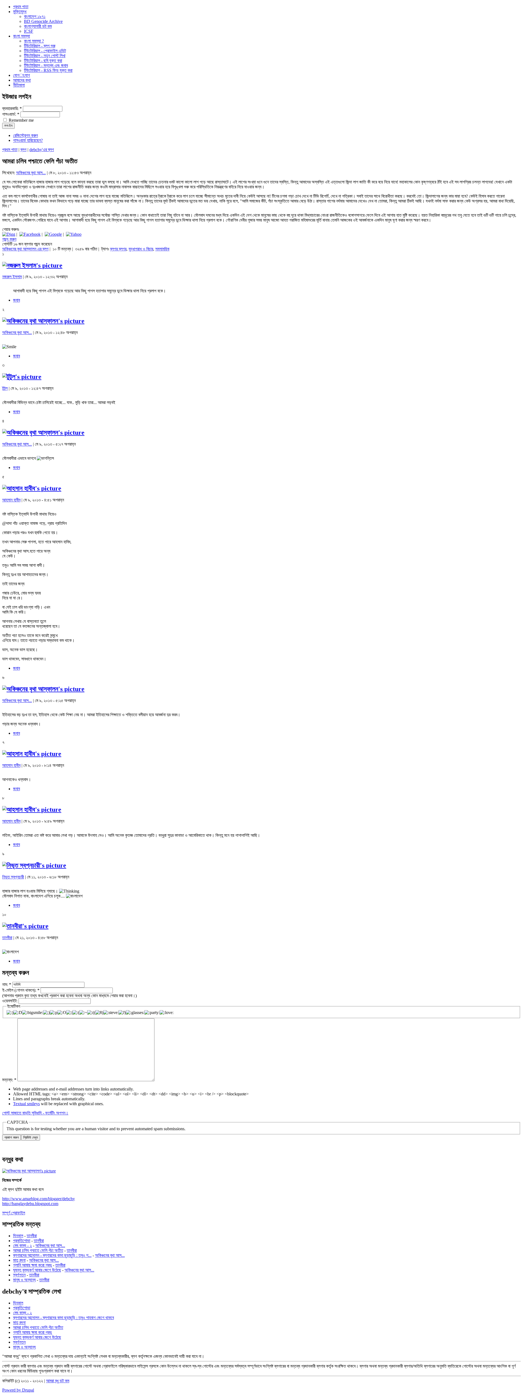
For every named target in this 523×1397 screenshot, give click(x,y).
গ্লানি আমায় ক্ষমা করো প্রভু (32, 1265)
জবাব (16, 300)
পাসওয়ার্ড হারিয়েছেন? (28, 140)
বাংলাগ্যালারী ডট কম (38, 26)
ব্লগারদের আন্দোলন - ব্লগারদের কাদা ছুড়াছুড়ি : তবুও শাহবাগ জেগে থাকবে (63, 1317)
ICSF (28, 31)
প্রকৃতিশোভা (21, 1240)
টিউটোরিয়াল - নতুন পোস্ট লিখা (44, 55)
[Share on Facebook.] (30, 234)
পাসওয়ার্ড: (10, 114)
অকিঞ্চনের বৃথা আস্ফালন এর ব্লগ (25, 249)
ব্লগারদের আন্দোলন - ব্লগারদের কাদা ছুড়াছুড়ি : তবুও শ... (52, 1255)
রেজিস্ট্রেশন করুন (25, 135)
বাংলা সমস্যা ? (34, 41)
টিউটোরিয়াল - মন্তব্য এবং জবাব (46, 65)
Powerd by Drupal (18, 1390)
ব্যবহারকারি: (12, 108)
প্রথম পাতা (9, 149)
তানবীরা (7, 937)
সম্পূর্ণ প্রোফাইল (13, 1213)
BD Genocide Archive (43, 21)
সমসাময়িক (162, 249)
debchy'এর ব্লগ (41, 149)
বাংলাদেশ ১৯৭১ (34, 16)
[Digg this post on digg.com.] (8, 234)
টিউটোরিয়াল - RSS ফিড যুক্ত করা (48, 70)
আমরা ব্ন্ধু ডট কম (57, 1380)
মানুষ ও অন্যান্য (24, 1279)
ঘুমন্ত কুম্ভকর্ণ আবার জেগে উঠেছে (37, 1270)
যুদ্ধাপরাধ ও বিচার (141, 249)
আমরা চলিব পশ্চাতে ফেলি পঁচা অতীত (38, 1250)
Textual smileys (26, 1103)
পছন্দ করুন (9, 239)
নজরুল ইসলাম (12, 276)
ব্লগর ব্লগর (118, 249)
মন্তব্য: (9, 1079)
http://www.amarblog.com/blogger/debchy (38, 1198)
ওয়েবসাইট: (10, 1000)
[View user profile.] (32, 265)
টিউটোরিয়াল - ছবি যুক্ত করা (43, 60)
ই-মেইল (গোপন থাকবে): (20, 990)
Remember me (21, 120)
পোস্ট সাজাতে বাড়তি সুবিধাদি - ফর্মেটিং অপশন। (35, 1113)
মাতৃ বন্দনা (19, 1260)
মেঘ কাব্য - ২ (22, 1245)
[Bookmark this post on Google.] (53, 234)
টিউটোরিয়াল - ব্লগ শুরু (39, 46)
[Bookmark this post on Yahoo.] (73, 234)
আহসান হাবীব (11, 500)
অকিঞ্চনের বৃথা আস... (31, 172)
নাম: (6, 984)
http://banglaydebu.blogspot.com (30, 1203)
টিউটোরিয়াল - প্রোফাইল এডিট (45, 50)
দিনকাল (18, 1235)
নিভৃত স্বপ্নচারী (13, 877)
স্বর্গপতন (19, 1275)
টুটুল (5, 388)
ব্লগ (23, 149)
